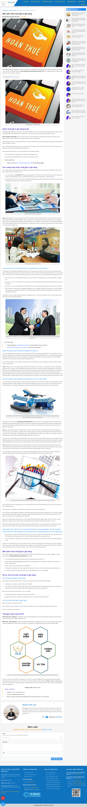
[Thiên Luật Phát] (8, 3)
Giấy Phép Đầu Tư (71, 1)
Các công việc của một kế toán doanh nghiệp (78, 71)
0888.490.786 (36, 687)
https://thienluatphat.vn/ (18, 692)
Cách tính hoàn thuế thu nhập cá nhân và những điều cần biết (78, 25)
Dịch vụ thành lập (35, 1)
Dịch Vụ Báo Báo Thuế (51, 772)
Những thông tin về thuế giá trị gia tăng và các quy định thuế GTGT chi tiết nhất (79, 43)
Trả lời (61, 737)
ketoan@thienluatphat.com (34, 789)
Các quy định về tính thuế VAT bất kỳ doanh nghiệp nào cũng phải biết (78, 14)
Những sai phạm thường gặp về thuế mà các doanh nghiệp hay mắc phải (78, 20)
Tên (3, 752)
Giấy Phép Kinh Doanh (47, 1)
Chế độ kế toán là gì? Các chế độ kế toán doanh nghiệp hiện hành (78, 77)
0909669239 (59, 717)
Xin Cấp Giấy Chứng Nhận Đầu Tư (53, 782)
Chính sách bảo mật (28, 772)
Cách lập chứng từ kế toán (78, 93)
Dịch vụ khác (81, 1)
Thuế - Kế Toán (13, 10)
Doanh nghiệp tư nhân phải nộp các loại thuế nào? (78, 105)
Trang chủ (5, 10)
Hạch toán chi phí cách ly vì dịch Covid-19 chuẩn (78, 36)
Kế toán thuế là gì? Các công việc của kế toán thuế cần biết (79, 111)
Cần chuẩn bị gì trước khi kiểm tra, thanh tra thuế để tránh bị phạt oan (79, 31)
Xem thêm (15, 76)
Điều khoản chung (28, 776)
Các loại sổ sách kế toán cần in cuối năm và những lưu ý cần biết (79, 83)
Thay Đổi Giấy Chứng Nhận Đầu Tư (53, 786)
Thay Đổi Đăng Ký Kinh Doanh (52, 780)
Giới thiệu (26, 1)
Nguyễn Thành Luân (29, 705)
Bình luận (5, 742)
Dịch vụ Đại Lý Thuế (60, 1)
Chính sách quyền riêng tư (30, 774)
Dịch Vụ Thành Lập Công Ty (52, 778)
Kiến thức (83, 4)
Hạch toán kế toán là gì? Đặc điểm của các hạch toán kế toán (78, 66)
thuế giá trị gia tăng (54, 681)
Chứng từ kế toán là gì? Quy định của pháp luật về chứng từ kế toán (79, 100)
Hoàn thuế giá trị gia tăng (9, 69)
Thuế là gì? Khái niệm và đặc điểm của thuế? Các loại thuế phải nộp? (78, 54)
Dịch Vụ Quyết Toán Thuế (51, 776)
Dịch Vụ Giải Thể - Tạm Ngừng (52, 788)
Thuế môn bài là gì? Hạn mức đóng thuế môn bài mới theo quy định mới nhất (78, 49)
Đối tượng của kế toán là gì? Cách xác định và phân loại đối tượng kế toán (79, 60)
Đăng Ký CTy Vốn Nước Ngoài (52, 784)
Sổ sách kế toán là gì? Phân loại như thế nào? (78, 117)
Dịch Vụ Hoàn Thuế (50, 774)
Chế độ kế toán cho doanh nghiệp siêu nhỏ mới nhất (78, 88)
